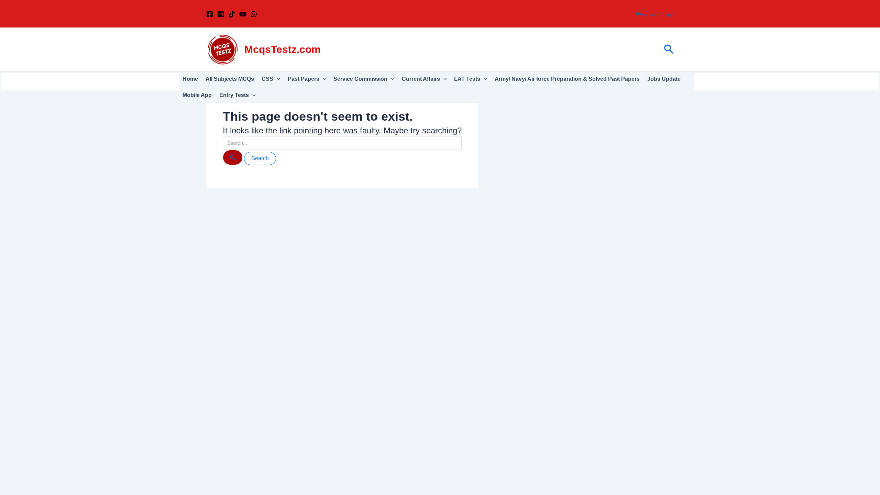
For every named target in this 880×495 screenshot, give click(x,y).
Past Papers (303, 79)
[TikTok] (231, 14)
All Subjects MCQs (230, 79)
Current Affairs (421, 79)
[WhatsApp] (253, 14)
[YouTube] (242, 14)
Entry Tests (234, 95)
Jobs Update (664, 79)
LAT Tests (467, 79)
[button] (669, 49)
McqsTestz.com (282, 49)
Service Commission (360, 79)
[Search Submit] (233, 157)
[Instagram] (220, 14)
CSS (267, 79)
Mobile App (197, 95)
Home (190, 79)
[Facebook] (209, 14)
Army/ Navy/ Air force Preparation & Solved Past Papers (567, 79)
